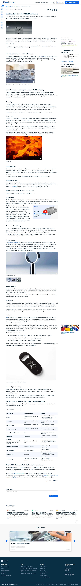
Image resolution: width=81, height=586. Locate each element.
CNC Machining (43, 566)
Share (56, 480)
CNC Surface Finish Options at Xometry (67, 43)
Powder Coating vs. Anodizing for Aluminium (67, 333)
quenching (14, 186)
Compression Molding (45, 577)
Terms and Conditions (50, 584)
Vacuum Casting (43, 575)
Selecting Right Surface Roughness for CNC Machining (70, 76)
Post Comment (53, 495)
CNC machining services (20, 473)
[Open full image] (33, 82)
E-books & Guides (5, 570)
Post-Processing (16, 6)
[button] (21, 10)
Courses (3, 573)
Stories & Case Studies (6, 575)
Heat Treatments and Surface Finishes (67, 39)
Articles (11, 6)
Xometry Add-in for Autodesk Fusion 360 (29, 571)
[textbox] (14, 413)
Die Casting (42, 573)
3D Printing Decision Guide (27, 566)
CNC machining (42, 56)
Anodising (8, 317)
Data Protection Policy (61, 584)
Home (8, 6)
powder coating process (14, 242)
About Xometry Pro (40, 584)
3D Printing (42, 568)
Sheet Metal (42, 570)
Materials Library (5, 566)
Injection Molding (44, 572)
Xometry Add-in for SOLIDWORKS (28, 573)
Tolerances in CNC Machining (67, 61)
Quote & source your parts (72, 2)
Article (2, 568)
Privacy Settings (70, 584)
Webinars (3, 572)
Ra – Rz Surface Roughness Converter (29, 568)
